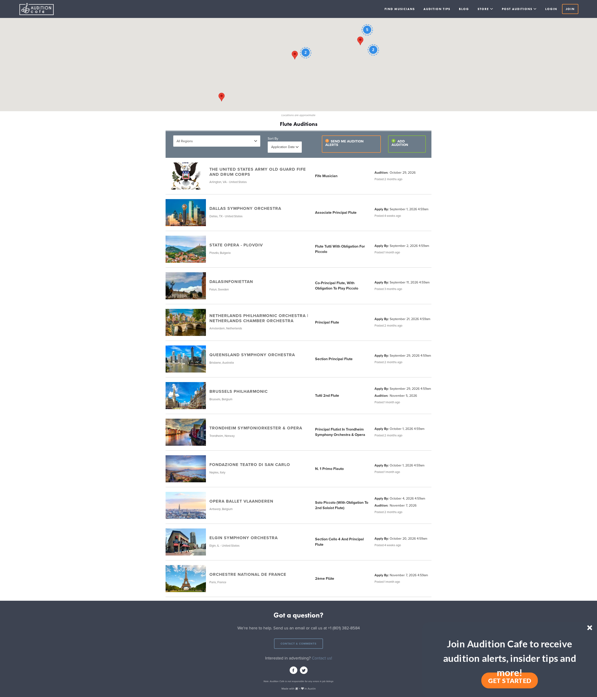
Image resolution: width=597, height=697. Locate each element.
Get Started (509, 680)
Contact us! (322, 658)
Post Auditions (517, 9)
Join (570, 9)
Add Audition (400, 143)
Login (551, 9)
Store (483, 9)
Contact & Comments (298, 643)
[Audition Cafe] (47, 9)
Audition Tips (436, 9)
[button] (510, 658)
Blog (464, 9)
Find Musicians (400, 9)
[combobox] (216, 141)
